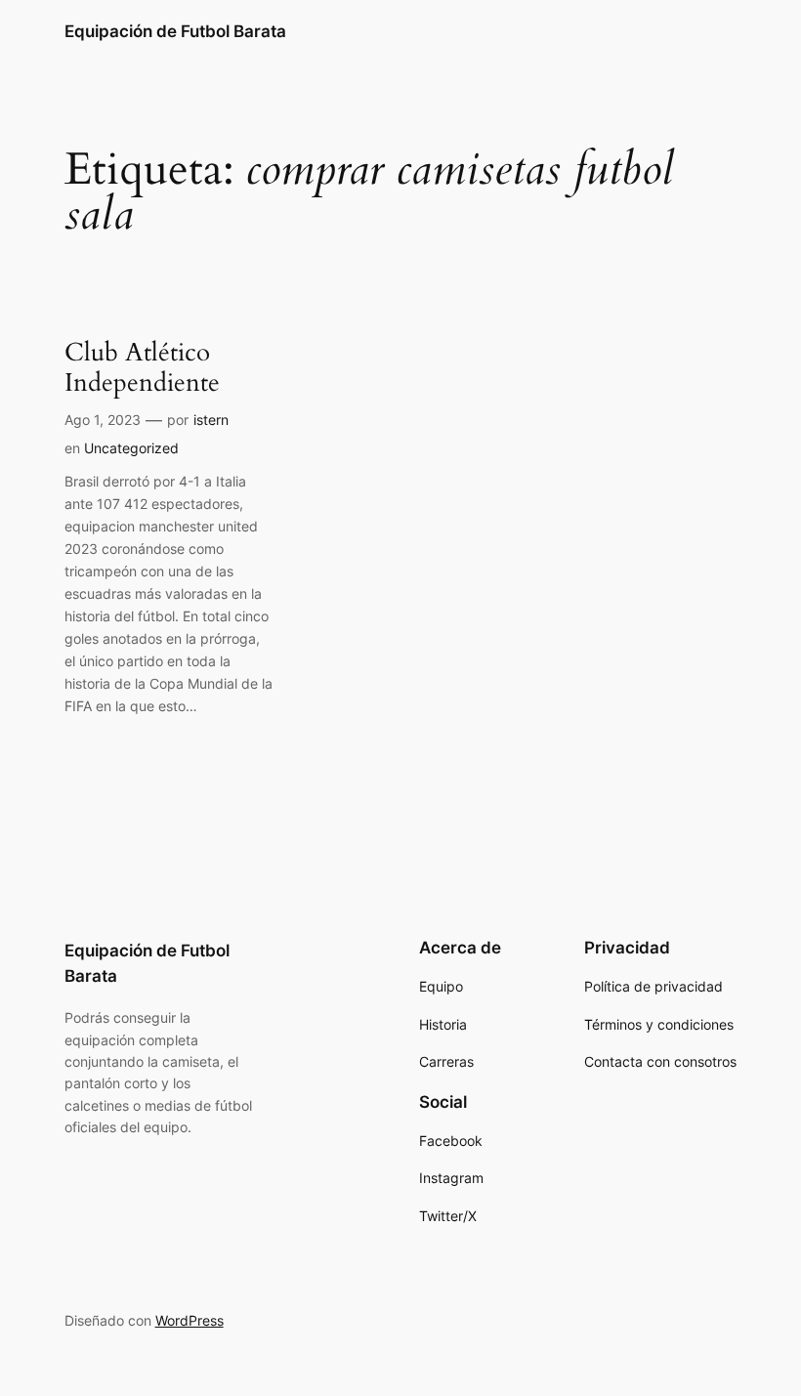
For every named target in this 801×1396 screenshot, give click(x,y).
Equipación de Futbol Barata (175, 31)
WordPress (189, 1320)
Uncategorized (131, 448)
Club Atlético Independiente (142, 368)
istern (211, 419)
